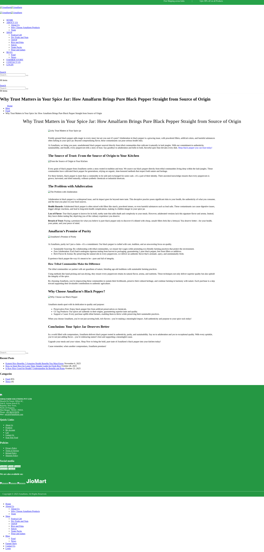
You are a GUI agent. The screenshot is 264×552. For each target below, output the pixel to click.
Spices (14, 45)
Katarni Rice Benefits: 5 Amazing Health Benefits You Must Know (35, 363)
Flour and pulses (18, 50)
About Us (12, 22)
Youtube (17, 466)
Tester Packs (16, 47)
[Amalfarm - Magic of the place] (11, 7)
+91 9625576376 (12, 412)
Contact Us (10, 435)
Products (9, 428)
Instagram (4, 469)
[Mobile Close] (1, 499)
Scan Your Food (12, 438)
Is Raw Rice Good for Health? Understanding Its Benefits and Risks (35, 368)
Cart (7, 433)
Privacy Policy (11, 448)
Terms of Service (12, 451)
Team (13, 30)
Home (8, 504)
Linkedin (11, 469)
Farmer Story (11, 543)
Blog (9, 52)
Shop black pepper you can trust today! (195, 148)
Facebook (3, 466)
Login (9, 65)
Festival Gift (16, 35)
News (8, 381)
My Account (10, 430)
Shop (9, 32)
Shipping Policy (12, 456)
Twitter (11, 466)
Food (13, 55)
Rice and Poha (17, 42)
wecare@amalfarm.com (14, 414)
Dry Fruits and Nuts (19, 37)
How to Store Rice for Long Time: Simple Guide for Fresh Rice (33, 366)
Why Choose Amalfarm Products (25, 27)
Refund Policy (11, 453)
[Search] (27, 75)
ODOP (14, 40)
